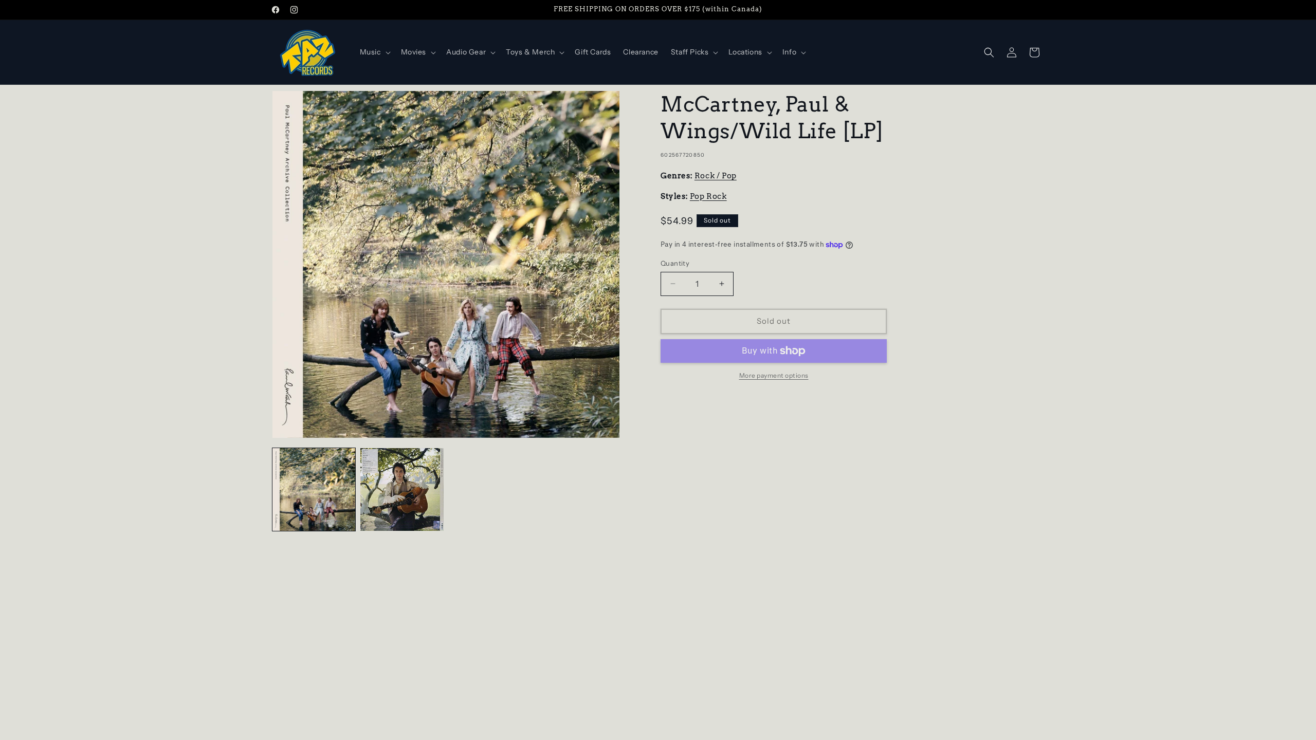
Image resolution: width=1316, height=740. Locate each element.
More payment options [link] (774, 375)
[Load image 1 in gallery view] (313, 489)
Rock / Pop (715, 175)
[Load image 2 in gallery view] (401, 489)
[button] (374, 52)
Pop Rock (708, 196)
